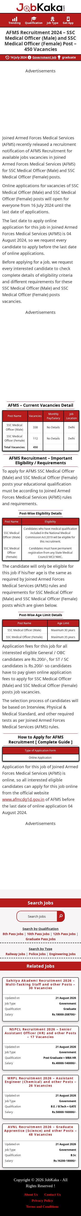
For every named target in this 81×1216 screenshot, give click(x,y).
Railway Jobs (16, 954)
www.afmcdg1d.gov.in (23, 799)
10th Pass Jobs (38, 934)
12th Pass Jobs (64, 934)
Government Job (44, 57)
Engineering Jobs (62, 954)
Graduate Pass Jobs (41, 939)
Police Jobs (37, 954)
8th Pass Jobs (13, 934)
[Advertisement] (40, 356)
